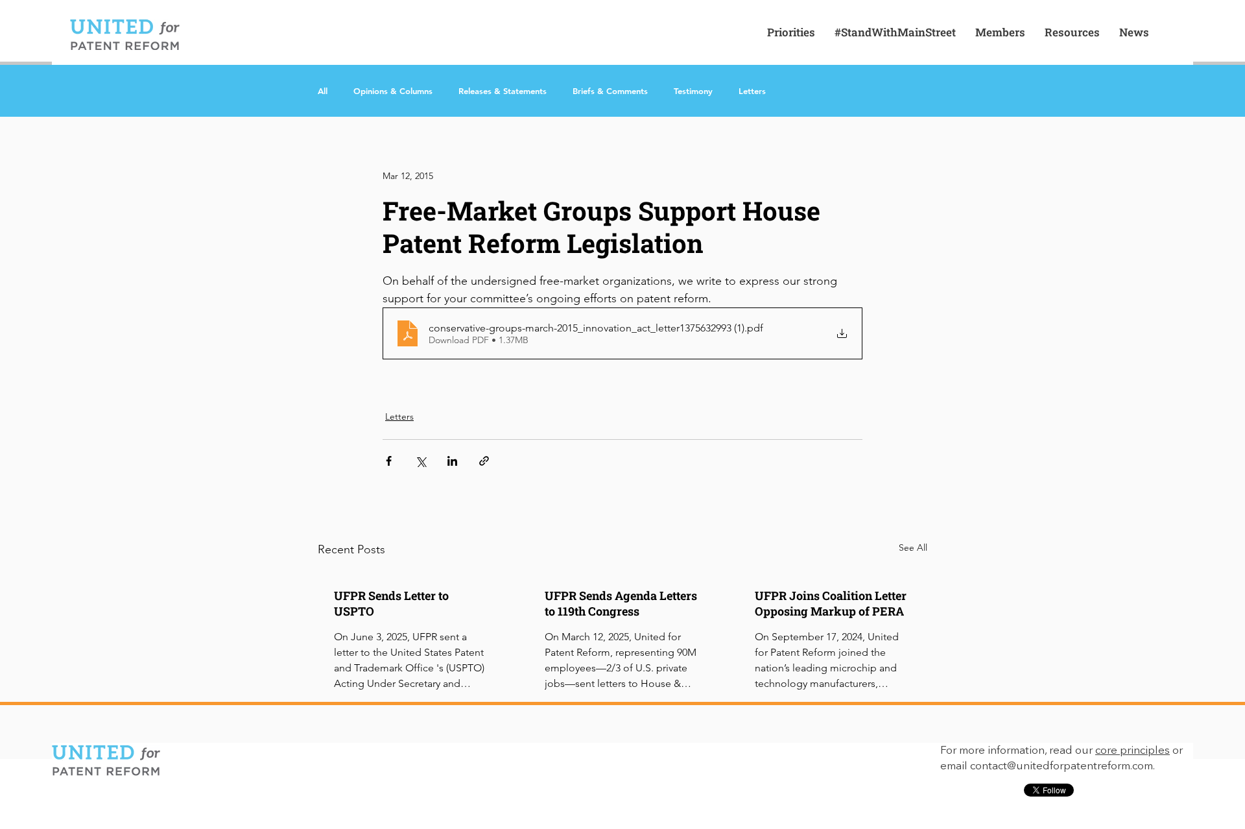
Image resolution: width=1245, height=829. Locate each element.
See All (913, 547)
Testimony (693, 91)
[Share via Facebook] (389, 461)
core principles (1132, 750)
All (322, 91)
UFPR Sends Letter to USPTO (391, 603)
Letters (752, 91)
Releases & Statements (502, 91)
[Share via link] (484, 461)
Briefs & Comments (610, 91)
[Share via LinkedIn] (452, 461)
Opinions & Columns (393, 91)
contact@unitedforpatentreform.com (1061, 766)
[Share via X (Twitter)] (420, 461)
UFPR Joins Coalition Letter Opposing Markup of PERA (831, 603)
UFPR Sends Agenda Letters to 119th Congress (621, 603)
